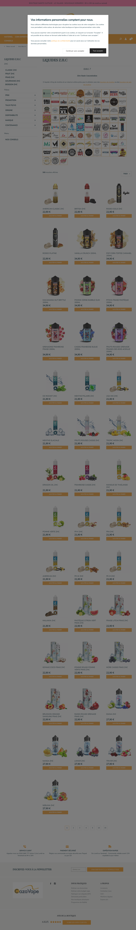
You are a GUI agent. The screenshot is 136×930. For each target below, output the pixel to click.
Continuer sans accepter (75, 51)
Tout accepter (98, 51)
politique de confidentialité (60, 41)
